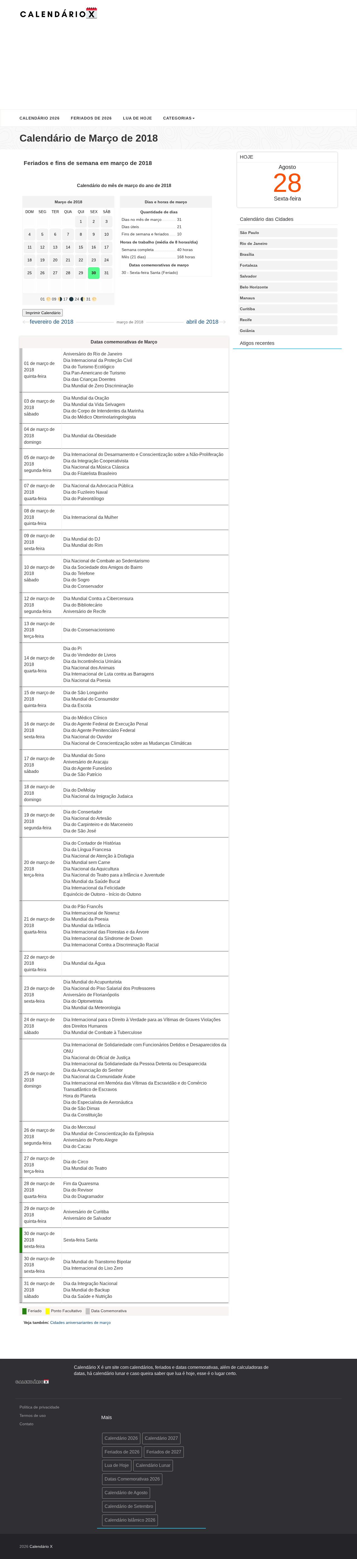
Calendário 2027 (161, 1438)
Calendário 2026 (40, 118)
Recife (246, 319)
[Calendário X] (58, 13)
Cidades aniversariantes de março (80, 1322)
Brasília (247, 254)
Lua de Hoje (137, 118)
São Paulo (249, 232)
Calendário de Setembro (129, 1506)
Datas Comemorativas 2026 (132, 1479)
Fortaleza (248, 265)
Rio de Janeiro (253, 243)
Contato (26, 1424)
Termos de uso (33, 1415)
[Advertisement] (178, 62)
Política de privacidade (39, 1407)
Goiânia (247, 330)
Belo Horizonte (254, 287)
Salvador (248, 276)
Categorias (177, 118)
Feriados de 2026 (91, 118)
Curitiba (247, 309)
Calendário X (41, 1546)
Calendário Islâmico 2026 (130, 1520)
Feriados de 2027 (163, 1452)
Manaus (247, 298)
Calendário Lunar (153, 1465)
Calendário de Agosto (126, 1492)
